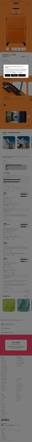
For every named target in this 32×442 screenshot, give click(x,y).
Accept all (7, 75)
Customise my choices (22, 75)
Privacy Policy (14, 72)
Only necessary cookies (14, 75)
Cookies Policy (20, 72)
